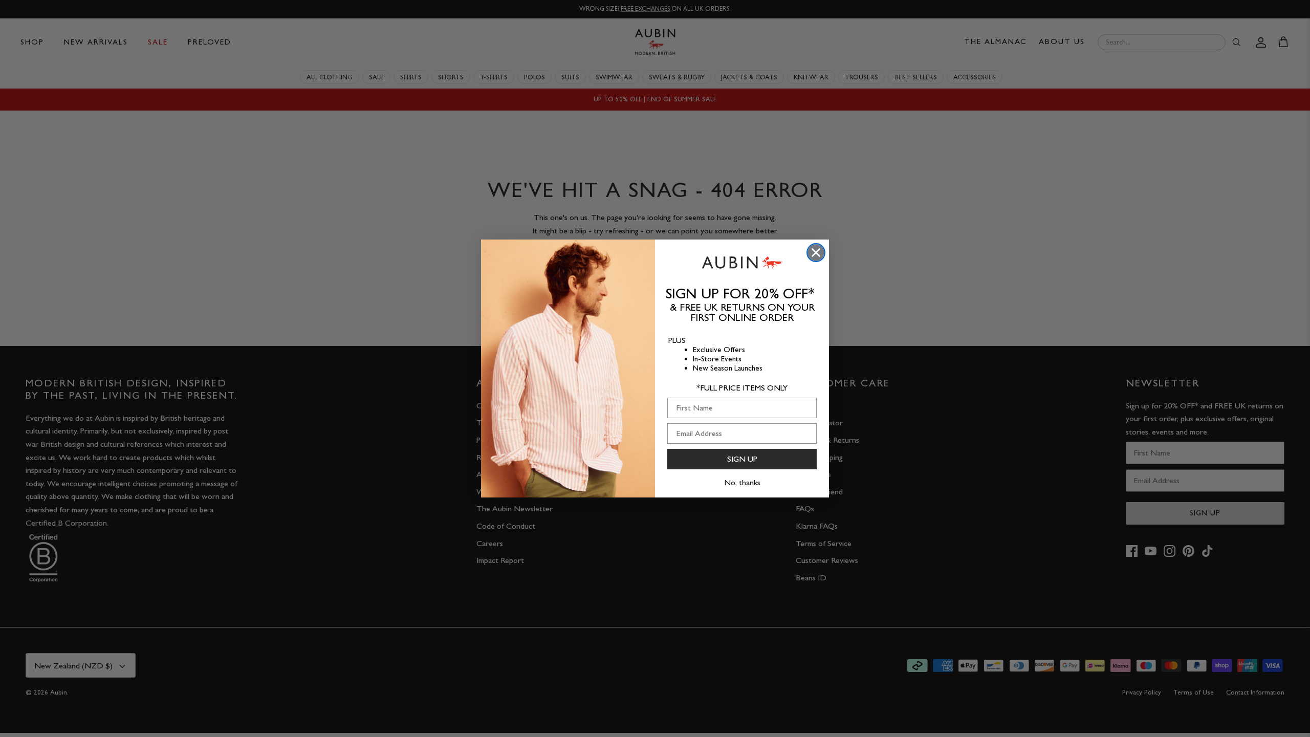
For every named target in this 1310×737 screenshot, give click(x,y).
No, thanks (742, 482)
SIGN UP (742, 459)
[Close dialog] (816, 253)
